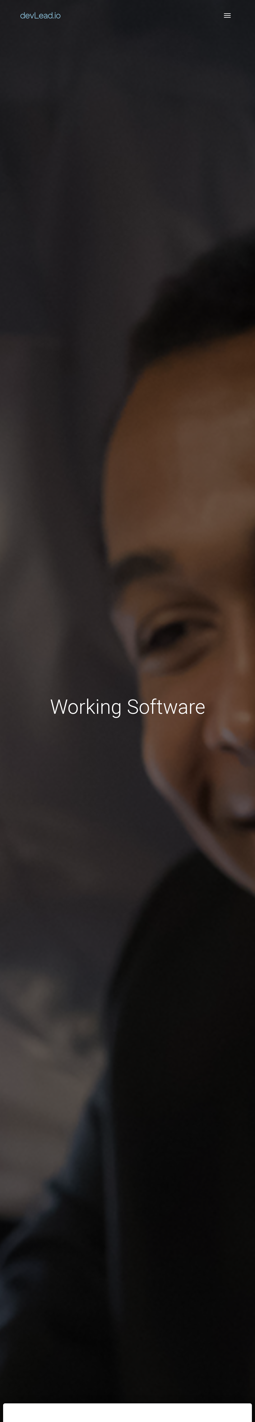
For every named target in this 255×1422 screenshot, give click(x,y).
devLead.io (40, 15)
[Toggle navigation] (227, 15)
